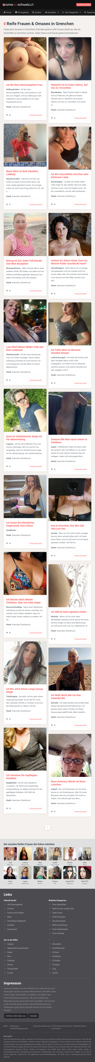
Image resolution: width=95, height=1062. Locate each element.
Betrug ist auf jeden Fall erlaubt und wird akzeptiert (24, 262)
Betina (40, 881)
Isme (10, 881)
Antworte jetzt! (36, 115)
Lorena (25, 863)
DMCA (5, 1026)
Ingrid (25, 881)
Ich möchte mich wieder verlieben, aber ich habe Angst (23, 601)
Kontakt (33, 1016)
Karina (55, 881)
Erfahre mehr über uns (15, 1016)
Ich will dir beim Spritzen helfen (69, 611)
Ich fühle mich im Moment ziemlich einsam (65, 351)
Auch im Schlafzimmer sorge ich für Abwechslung (24, 438)
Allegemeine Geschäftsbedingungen (19, 1027)
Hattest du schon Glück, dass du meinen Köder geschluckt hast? (69, 262)
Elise (84, 863)
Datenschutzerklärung (41, 1026)
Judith (54, 863)
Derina (69, 863)
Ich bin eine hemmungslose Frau (24, 84)
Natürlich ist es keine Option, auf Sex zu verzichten (69, 86)
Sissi (40, 863)
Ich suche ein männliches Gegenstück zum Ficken (20, 524)
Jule (10, 863)
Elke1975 (84, 881)
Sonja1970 (70, 881)
